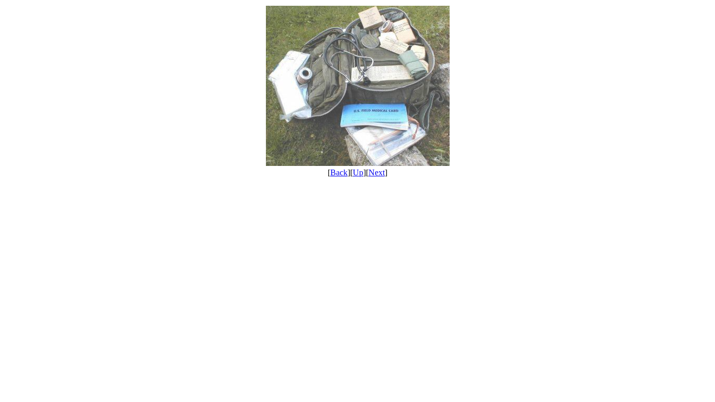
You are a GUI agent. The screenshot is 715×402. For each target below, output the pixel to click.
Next (376, 172)
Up (358, 172)
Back (339, 172)
